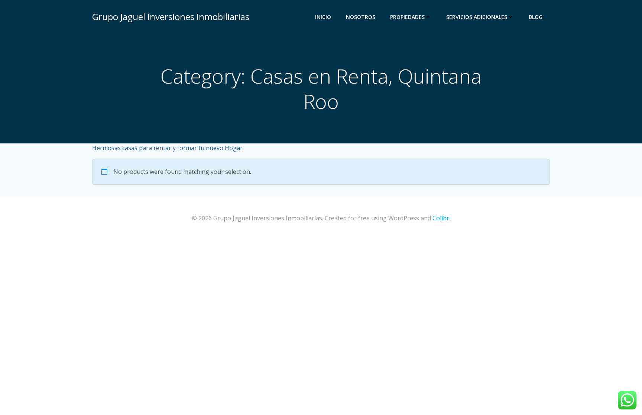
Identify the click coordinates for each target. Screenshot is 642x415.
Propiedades (407, 16)
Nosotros (360, 16)
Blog (535, 16)
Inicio (323, 16)
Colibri (441, 218)
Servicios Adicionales (476, 16)
